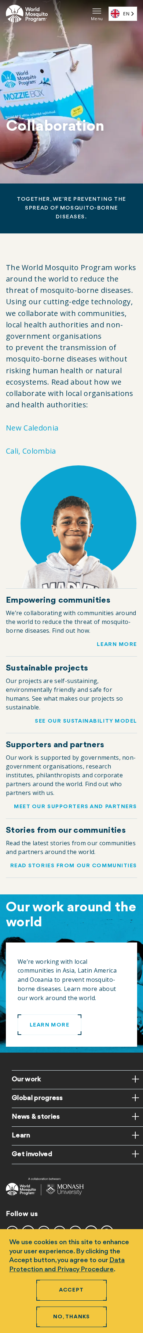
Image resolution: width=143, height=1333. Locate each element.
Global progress (37, 1098)
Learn (21, 1135)
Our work (26, 1079)
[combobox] (123, 14)
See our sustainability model (86, 721)
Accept (71, 1290)
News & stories (36, 1116)
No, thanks (71, 1317)
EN (126, 13)
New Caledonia (32, 428)
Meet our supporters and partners (75, 807)
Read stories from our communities (73, 866)
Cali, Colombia (31, 451)
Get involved (32, 1154)
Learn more (117, 644)
